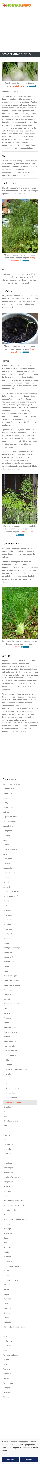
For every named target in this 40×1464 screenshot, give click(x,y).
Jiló (4, 1140)
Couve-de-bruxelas (11, 1032)
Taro (5, 1364)
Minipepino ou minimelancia (15, 1219)
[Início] (16, 5)
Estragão (7, 1074)
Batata (6, 901)
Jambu (6, 1130)
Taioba (6, 1360)
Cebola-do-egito (10, 976)
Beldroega (7, 915)
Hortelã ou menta (10, 1121)
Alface (6, 845)
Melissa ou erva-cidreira (13, 1205)
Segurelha (7, 1341)
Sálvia (6, 1336)
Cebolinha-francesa (11, 985)
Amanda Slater (26, 532)
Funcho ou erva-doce (12, 1102)
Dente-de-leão (9, 1046)
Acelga (6, 803)
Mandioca (7, 1163)
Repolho (6, 1313)
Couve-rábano (9, 1041)
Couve (6, 1023)
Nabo (5, 1238)
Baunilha (7, 910)
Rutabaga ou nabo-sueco (14, 1327)
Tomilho (6, 1378)
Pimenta (6, 1275)
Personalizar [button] (6, 1454)
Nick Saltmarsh (18, 86)
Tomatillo (7, 1374)
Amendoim (7, 868)
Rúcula (6, 1317)
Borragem (7, 934)
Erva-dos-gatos (10, 1055)
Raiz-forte (7, 1308)
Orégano (7, 1247)
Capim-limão (8, 957)
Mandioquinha (9, 1168)
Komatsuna (8, 1144)
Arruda (6, 882)
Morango (7, 1229)
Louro (5, 1158)
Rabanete (7, 1299)
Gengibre (7, 1107)
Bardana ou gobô (10, 896)
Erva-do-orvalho (10, 1051)
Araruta (6, 877)
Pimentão (7, 1285)
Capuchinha (8, 962)
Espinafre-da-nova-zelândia (15, 1069)
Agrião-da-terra (10, 817)
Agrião (6, 812)
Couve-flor (7, 1037)
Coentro (6, 1013)
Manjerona (8, 1182)
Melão (6, 1196)
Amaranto (7, 863)
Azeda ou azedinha (11, 891)
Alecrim (6, 840)
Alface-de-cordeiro (11, 849)
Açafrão (6, 798)
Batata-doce (8, 905)
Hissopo (6, 1116)
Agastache (8, 807)
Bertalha (7, 924)
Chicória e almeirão (11, 1004)
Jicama (6, 1135)
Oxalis (6, 1252)
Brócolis (6, 938)
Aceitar (29, 1460)
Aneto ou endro (9, 873)
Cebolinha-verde (10, 990)
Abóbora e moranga (11, 784)
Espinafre (7, 1065)
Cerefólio (7, 999)
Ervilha (6, 1060)
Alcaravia (7, 835)
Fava (5, 1079)
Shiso (5, 1350)
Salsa (5, 1332)
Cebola (6, 971)
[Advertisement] (20, 30)
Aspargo (7, 887)
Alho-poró (7, 859)
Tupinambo (8, 1383)
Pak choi (7, 1257)
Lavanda (7, 1149)
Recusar (10, 1460)
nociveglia (15, 647)
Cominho (7, 1018)
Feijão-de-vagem (10, 1097)
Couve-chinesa (9, 1027)
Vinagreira (8, 1388)
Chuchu (6, 1008)
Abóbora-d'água (10, 788)
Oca (5, 1243)
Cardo (6, 966)
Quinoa (6, 1294)
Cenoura (7, 994)
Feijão (5, 1083)
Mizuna (6, 1224)
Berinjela (7, 920)
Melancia (7, 1191)
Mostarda (7, 1233)
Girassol (7, 1111)
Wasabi (6, 1392)
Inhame (6, 1126)
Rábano (6, 1303)
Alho (5, 854)
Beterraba (7, 929)
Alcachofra (8, 826)
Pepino (6, 1271)
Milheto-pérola (9, 1210)
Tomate (6, 1369)
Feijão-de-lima (9, 1093)
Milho (5, 1214)
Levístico (7, 1154)
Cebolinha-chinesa (11, 980)
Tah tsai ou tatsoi (10, 1355)
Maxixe (6, 1186)
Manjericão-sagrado (12, 1177)
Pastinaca (7, 1261)
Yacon (6, 1397)
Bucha (6, 943)
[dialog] (20, 1451)
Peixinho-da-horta (11, 1266)
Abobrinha (7, 793)
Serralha (7, 1346)
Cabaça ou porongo (11, 948)
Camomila (7, 952)
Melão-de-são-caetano (13, 1200)
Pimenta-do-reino (10, 1280)
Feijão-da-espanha (11, 1088)
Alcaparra (7, 831)
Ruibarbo (7, 1322)
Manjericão (8, 1172)
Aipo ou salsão (9, 821)
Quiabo (6, 1289)
